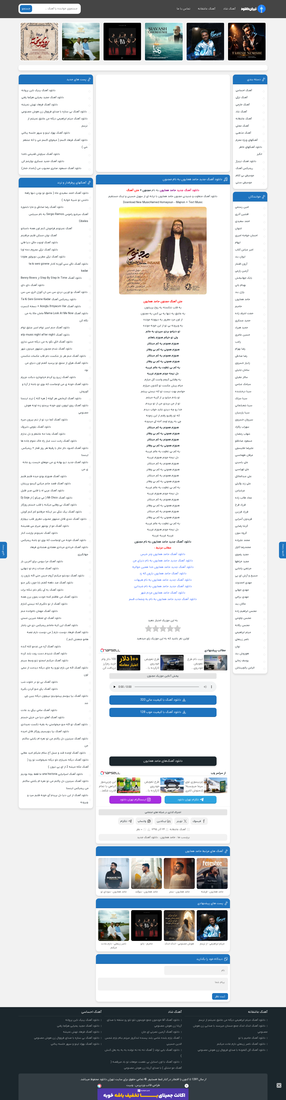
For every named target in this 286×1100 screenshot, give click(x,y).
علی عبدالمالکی (243, 476)
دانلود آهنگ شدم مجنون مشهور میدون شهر (46, 349)
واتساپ (142, 821)
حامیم (238, 306)
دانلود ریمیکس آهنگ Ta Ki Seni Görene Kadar (48, 299)
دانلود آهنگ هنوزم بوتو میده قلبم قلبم (44, 476)
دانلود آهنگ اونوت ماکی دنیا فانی (39, 242)
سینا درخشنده (243, 391)
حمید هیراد (241, 327)
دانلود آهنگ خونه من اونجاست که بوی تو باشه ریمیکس (53, 540)
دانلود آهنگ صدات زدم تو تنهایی (40, 568)
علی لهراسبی (242, 469)
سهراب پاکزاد (242, 427)
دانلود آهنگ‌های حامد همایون (162, 761)
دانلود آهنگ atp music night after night (45, 335)
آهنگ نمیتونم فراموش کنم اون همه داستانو (46, 228)
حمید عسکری (242, 320)
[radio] (177, 630)
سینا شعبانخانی (243, 405)
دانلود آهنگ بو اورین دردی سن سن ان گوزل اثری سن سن (54, 292)
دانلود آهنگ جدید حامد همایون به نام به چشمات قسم (163, 599)
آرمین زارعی (241, 271)
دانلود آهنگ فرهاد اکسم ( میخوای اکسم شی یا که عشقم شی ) (55, 143)
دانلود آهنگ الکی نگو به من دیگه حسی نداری (47, 342)
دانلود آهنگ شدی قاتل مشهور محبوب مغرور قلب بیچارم (54, 519)
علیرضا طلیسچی (244, 448)
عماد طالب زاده (243, 498)
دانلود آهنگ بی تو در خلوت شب (39, 682)
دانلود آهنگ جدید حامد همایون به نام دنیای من (163, 561)
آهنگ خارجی (243, 105)
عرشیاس (240, 490)
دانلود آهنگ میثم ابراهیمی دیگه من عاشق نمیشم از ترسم (58, 122)
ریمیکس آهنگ (244, 168)
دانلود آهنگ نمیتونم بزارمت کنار (39, 533)
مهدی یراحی (242, 597)
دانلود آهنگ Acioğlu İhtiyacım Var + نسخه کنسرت (51, 306)
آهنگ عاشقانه (206, 9)
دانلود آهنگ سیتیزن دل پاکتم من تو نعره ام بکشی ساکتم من (55, 742)
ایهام (237, 242)
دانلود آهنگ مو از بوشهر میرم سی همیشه (45, 526)
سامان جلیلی (242, 370)
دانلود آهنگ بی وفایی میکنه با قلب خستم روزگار (49, 505)
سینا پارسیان (242, 413)
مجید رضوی (242, 554)
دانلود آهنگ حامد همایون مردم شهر (163, 593)
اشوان (238, 228)
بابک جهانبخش (243, 278)
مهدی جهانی (242, 590)
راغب (238, 342)
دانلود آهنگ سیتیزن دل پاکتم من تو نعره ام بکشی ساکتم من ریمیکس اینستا (55, 784)
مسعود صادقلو (243, 441)
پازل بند (239, 292)
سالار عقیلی (241, 377)
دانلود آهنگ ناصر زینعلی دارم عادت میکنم (241, 1044)
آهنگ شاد (229, 9)
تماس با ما (183, 9)
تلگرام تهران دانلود (188, 799)
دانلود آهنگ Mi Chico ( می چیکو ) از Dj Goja (46, 498)
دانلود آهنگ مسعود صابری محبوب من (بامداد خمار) (51, 168)
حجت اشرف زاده (244, 313)
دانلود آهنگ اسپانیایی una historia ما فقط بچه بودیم (52, 774)
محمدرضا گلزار (243, 547)
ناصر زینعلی (242, 639)
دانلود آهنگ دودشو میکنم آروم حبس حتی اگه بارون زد (52, 576)
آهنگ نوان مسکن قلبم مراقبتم (39, 235)
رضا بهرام (240, 349)
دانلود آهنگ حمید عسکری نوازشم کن (42, 161)
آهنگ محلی (242, 126)
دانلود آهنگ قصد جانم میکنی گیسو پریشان (46, 483)
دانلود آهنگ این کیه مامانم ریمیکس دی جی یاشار (49, 625)
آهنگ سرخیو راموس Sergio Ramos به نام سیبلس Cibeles (58, 217)
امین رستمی (242, 207)
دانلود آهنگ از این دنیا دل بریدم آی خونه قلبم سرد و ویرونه (57, 799)
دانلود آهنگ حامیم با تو (251, 1038)
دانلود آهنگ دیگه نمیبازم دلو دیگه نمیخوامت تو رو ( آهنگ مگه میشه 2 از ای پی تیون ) (58, 763)
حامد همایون (167, 837)
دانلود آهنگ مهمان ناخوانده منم (39, 611)
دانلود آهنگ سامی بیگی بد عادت (39, 710)
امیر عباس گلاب (244, 250)
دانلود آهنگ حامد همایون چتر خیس (162, 554)
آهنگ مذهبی (243, 133)
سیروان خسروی (244, 420)
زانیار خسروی (242, 363)
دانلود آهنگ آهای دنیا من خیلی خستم (42, 717)
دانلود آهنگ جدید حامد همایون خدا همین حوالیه (163, 567)
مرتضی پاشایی (243, 568)
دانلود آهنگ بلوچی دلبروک (36, 427)
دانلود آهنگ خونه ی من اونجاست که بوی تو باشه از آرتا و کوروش (55, 387)
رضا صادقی (241, 356)
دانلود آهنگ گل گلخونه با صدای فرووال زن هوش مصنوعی (231, 1050)
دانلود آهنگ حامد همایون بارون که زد (162, 573)
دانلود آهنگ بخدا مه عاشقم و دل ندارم (43, 434)
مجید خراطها (242, 561)
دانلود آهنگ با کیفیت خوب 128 (160, 712)
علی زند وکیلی (243, 483)
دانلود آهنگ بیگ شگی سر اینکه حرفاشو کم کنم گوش (51, 512)
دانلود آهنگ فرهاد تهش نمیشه (39, 105)
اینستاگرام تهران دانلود (133, 799)
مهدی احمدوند (243, 583)
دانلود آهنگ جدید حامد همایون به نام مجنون (192, 179)
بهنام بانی (240, 285)
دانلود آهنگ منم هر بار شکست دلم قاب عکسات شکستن (53, 356)
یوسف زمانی (242, 660)
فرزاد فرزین (241, 512)
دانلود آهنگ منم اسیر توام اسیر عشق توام (45, 327)
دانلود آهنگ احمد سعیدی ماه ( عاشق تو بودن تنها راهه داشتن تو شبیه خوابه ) (56, 196)
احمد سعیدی (242, 221)
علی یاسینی (241, 462)
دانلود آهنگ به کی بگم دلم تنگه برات (42, 590)
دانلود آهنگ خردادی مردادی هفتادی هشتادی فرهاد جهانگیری (59, 550)
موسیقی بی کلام (245, 175)
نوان (237, 646)
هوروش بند (242, 653)
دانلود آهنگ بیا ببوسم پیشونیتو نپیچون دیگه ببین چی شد (56, 699)
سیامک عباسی (243, 384)
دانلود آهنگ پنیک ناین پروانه (38, 90)
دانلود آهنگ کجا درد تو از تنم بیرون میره (44, 420)
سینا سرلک (241, 398)
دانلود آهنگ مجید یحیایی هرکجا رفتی (42, 97)
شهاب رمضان (242, 434)
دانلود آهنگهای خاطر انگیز (250, 150)
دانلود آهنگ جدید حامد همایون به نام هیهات (163, 580)
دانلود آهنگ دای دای (32, 285)
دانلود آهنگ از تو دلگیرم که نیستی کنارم (44, 604)
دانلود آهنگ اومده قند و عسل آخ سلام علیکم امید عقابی (53, 753)
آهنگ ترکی (241, 97)
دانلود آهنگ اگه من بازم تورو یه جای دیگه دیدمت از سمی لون (54, 671)
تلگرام (123, 821)
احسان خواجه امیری (246, 235)
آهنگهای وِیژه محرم (247, 140)
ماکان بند (240, 604)
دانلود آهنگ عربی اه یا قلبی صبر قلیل (42, 490)
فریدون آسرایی (243, 519)
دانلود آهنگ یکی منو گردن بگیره (39, 689)
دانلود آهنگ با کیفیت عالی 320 (160, 700)
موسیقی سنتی (244, 182)
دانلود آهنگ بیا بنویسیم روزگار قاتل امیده (45, 731)
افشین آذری (242, 214)
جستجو (26, 9)
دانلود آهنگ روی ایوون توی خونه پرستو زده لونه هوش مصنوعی (56, 409)
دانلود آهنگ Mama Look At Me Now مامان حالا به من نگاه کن (56, 317)
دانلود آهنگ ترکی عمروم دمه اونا (39, 250)
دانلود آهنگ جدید (188, 190)
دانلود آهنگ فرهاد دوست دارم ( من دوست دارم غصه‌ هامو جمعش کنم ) (57, 636)
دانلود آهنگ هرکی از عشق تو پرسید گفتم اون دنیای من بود (56, 366)
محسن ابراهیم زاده (246, 611)
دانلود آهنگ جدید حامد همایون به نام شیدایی (163, 586)
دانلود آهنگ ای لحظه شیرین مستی (41, 618)
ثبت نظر (220, 996)
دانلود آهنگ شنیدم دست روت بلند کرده (44, 653)
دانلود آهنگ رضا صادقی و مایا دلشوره (42, 207)
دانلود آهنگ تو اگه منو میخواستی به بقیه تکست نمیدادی (54, 724)
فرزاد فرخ (240, 505)
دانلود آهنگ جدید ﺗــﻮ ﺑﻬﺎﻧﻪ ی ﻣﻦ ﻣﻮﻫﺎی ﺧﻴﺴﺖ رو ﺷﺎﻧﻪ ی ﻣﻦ (55, 466)
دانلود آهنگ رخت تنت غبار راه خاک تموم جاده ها (49, 441)
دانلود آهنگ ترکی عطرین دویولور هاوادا (43, 257)
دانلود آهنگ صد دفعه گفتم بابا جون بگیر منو (47, 583)
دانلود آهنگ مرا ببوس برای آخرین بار (42, 561)
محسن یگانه (242, 625)
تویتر (179, 821)
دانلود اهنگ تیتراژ (246, 161)
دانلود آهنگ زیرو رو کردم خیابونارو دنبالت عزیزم (48, 377)
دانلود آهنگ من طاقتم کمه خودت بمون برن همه (49, 597)
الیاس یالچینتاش (244, 668)
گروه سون (241, 533)
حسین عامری (242, 335)
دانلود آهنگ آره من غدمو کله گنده (41, 646)
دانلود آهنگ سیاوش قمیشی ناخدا (40, 154)
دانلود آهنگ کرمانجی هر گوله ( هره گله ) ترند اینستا (51, 398)
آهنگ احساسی (244, 90)
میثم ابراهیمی (243, 632)
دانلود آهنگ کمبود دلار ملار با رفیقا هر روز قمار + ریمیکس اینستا (54, 451)
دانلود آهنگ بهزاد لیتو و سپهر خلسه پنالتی (45, 133)
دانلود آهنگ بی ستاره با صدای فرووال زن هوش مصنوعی (54, 112)
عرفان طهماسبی (244, 455)
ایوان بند (240, 257)
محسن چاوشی (243, 618)
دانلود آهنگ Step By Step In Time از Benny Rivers (51, 278)
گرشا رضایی (241, 526)
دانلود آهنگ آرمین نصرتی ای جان (160, 1032)
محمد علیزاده (242, 540)
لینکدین (161, 821)
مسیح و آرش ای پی (246, 576)
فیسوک (197, 821)
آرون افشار (241, 264)
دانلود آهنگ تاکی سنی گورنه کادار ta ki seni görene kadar (58, 267)
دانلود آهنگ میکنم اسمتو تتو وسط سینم (44, 660)
